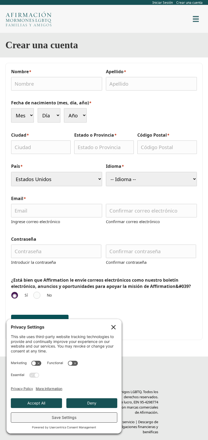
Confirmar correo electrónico (133, 221)
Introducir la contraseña (33, 262)
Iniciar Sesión (162, 2)
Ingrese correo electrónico (35, 221)
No (49, 295)
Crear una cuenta (189, 2)
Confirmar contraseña (126, 262)
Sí (26, 295)
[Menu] (196, 19)
